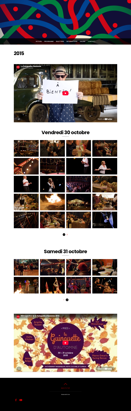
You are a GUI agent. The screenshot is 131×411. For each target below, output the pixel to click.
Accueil (39, 41)
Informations (71, 41)
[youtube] (21, 400)
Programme (49, 41)
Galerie (82, 41)
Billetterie (60, 41)
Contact (91, 41)
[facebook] (16, 400)
